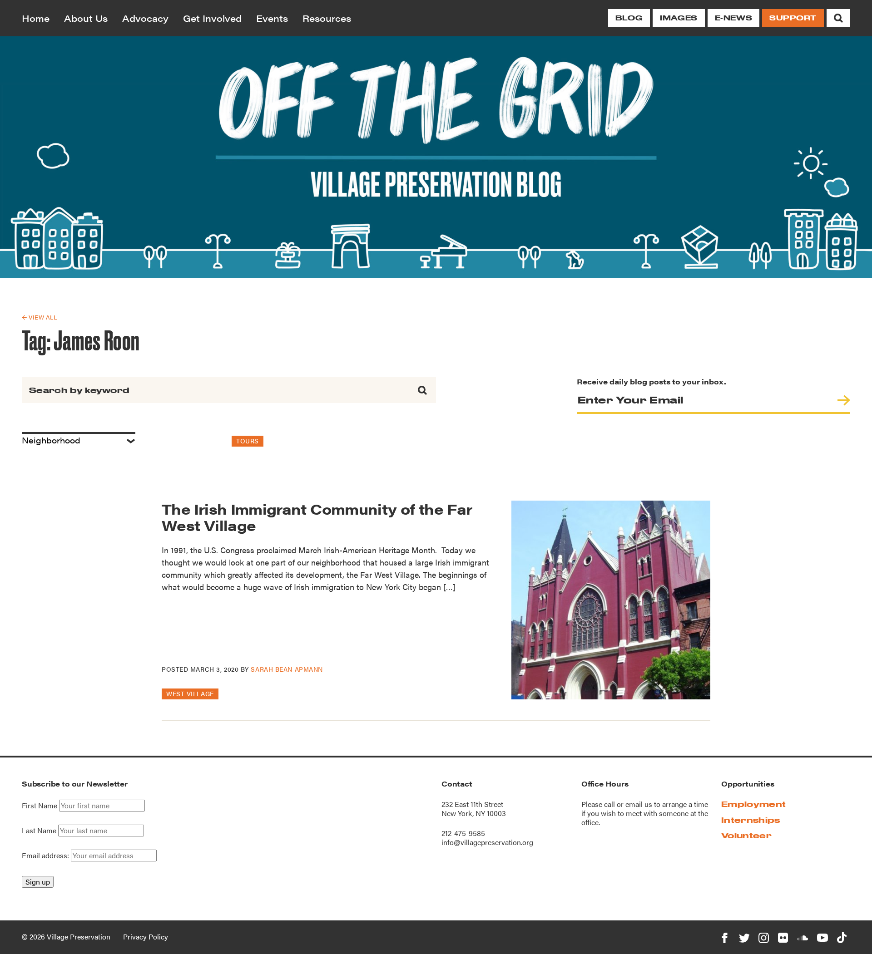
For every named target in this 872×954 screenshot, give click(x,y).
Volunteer (746, 835)
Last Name (39, 830)
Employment (753, 804)
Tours (247, 440)
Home (36, 18)
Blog (629, 18)
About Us (86, 18)
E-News (733, 18)
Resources (326, 18)
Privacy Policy (145, 936)
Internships (750, 820)
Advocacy (145, 18)
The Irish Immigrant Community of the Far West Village (317, 516)
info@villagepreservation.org (487, 842)
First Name (39, 805)
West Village (190, 693)
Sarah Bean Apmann (287, 669)
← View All (39, 317)
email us (638, 804)
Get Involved (212, 18)
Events (272, 18)
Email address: (46, 855)
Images (678, 18)
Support (793, 18)
